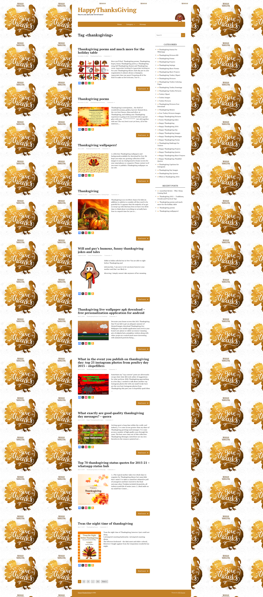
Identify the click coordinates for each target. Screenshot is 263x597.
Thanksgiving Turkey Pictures (170, 91)
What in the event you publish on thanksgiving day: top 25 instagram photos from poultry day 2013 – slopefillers (113, 362)
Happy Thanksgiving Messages (95, 420)
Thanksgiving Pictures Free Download (97, 316)
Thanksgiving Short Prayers (169, 72)
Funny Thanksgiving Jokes (95, 255)
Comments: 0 (107, 56)
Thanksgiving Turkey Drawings (170, 87)
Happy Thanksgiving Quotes (169, 152)
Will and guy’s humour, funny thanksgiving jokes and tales (111, 250)
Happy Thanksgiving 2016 (168, 126)
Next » (104, 581)
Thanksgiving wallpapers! (97, 145)
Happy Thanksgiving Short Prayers (172, 155)
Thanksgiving (88, 191)
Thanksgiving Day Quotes (168, 173)
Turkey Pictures (165, 101)
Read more (142, 89)
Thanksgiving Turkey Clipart (169, 75)
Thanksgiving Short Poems (97, 102)
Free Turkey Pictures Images (169, 113)
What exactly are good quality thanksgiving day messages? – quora (111, 414)
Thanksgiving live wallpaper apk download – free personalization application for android (111, 311)
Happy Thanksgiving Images (169, 133)
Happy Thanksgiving (166, 123)
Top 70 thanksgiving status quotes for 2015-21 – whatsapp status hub (114, 464)
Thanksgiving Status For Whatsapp (96, 469)
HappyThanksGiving (107, 9)
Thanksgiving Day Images (168, 170)
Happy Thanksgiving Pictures (170, 116)
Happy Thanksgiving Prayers (169, 149)
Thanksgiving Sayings (167, 65)
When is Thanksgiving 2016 (169, 177)
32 (98, 581)
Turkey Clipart (164, 94)
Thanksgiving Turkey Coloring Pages (99, 194)
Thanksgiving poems (93, 99)
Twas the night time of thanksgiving (105, 523)
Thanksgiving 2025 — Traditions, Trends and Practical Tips (170, 197)
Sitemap (143, 24)
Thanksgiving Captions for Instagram (97, 369)
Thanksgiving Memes (167, 110)
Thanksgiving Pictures (167, 78)
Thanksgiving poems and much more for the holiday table (111, 51)
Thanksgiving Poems (96, 56)
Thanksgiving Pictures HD (93, 148)
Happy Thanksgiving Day (168, 130)
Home (119, 24)
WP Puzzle (181, 593)
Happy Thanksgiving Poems (169, 140)
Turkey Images (164, 97)
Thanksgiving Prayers (167, 62)
